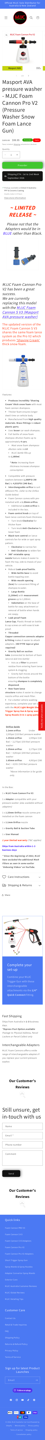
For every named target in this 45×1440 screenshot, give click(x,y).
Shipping (17, 144)
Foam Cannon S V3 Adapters (18, 1240)
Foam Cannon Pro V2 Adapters (19, 1253)
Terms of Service (13, 1357)
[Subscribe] (36, 1380)
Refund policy (20, 1426)
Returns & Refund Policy (16, 1344)
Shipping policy (32, 1430)
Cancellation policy (23, 1434)
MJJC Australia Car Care (21, 1422)
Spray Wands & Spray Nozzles (18, 1266)
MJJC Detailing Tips (14, 1299)
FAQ (7, 1331)
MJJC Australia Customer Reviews (21, 1286)
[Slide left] (16, 75)
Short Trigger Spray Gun (16, 1260)
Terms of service (16, 1430)
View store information (15, 197)
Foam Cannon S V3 (13, 1234)
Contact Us (10, 1318)
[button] (6, 17)
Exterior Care (11, 1279)
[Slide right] (28, 75)
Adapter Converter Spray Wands (20, 1273)
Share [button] (7, 895)
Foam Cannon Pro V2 (14, 1247)
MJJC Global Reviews (15, 1292)
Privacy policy (33, 1426)
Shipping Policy (12, 1337)
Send (11, 1173)
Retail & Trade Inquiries (16, 1324)
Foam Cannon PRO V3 (15, 1228)
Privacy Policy (11, 1350)
